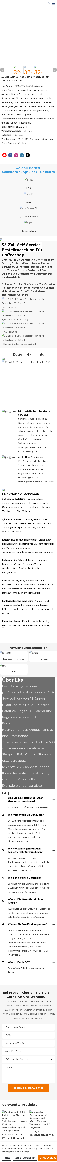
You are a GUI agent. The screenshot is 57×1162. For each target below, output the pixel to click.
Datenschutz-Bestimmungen (15, 1151)
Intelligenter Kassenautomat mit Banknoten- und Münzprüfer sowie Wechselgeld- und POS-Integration (41, 1133)
